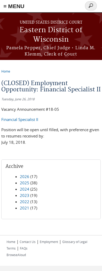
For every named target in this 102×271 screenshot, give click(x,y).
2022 (24, 201)
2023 (24, 195)
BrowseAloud (16, 255)
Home (5, 71)
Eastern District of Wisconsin (51, 35)
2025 (24, 182)
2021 (24, 208)
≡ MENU (13, 6)
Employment (49, 242)
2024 (24, 189)
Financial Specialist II (19, 119)
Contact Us (28, 242)
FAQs (23, 248)
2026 (24, 176)
